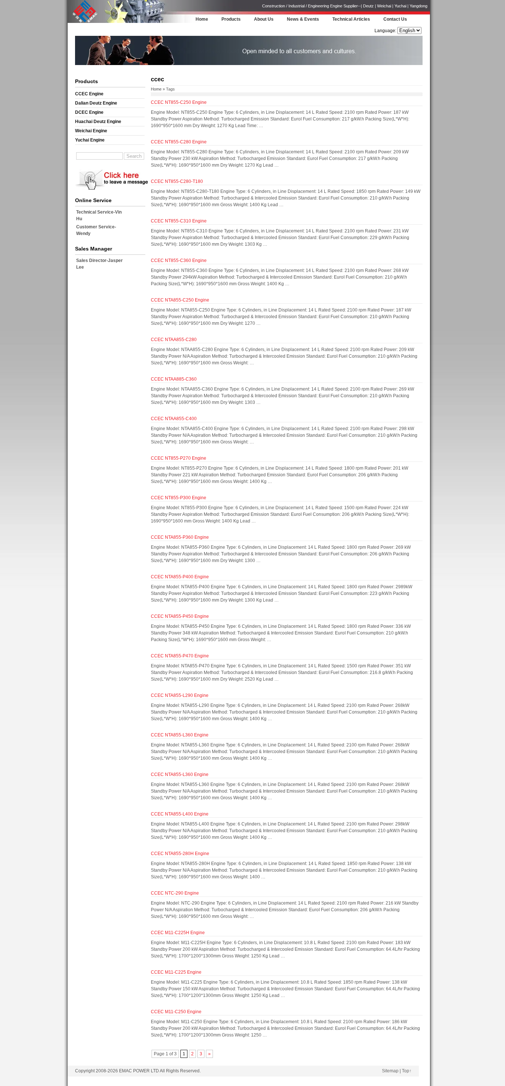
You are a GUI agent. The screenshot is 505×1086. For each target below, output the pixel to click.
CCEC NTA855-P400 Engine (180, 576)
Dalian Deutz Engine (96, 103)
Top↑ (406, 1070)
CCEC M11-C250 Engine (176, 1011)
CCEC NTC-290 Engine (175, 893)
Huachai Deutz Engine (98, 121)
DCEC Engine (89, 112)
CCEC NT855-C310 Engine (179, 221)
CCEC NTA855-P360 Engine (180, 537)
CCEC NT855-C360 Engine (179, 260)
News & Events (303, 19)
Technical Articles (351, 19)
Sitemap (390, 1070)
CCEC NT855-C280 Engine (179, 141)
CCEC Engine (89, 93)
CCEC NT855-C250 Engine (179, 102)
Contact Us (395, 19)
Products (231, 19)
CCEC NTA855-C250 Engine (180, 300)
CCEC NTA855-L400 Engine (180, 814)
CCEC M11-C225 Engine (176, 972)
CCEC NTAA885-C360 (174, 379)
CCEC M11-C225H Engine (178, 932)
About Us (264, 19)
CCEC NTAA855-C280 (174, 339)
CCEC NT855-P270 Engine (178, 458)
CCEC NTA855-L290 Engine (180, 695)
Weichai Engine (91, 130)
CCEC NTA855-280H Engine (180, 853)
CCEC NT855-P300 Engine (178, 497)
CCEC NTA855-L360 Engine (180, 735)
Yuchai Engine (90, 140)
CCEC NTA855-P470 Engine (180, 655)
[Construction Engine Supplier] (83, 21)
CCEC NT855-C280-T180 (177, 181)
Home (202, 19)
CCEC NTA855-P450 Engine (180, 616)
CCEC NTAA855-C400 (174, 418)
